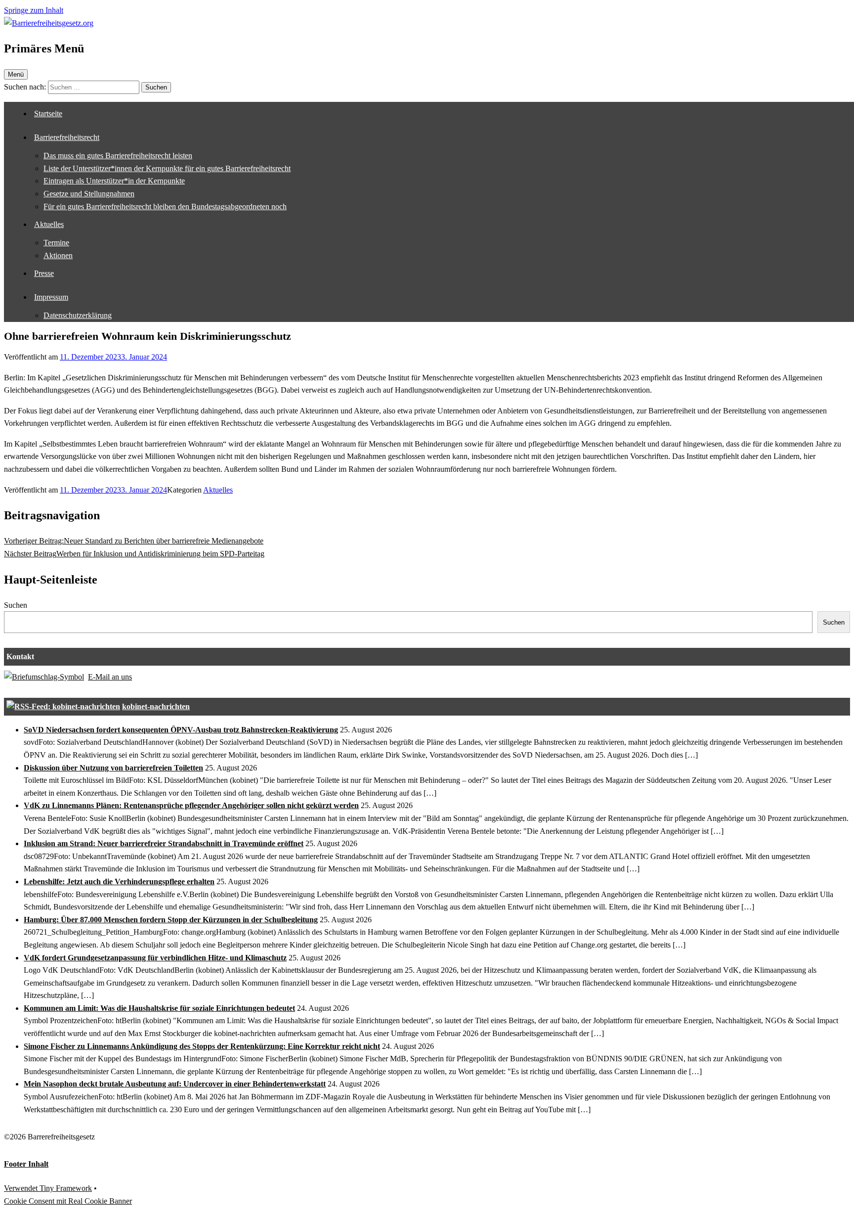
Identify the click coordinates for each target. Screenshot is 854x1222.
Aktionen (58, 255)
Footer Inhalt (26, 1164)
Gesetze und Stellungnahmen (88, 193)
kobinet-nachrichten (156, 706)
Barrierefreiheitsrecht (66, 137)
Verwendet (22, 1188)
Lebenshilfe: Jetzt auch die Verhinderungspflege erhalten (119, 881)
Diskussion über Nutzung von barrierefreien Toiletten (113, 768)
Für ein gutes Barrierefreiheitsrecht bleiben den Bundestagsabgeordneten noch (165, 206)
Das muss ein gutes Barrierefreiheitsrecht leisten (117, 155)
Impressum (51, 297)
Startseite (48, 113)
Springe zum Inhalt (33, 10)
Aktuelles (49, 224)
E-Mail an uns (110, 677)
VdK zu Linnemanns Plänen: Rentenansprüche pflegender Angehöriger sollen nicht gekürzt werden (191, 805)
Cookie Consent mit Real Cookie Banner (68, 1201)
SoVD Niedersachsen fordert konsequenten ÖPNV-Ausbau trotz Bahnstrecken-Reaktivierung (181, 729)
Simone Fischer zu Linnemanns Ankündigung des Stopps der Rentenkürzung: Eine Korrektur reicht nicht (202, 1046)
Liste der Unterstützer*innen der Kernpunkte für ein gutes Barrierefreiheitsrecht (167, 168)
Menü (16, 74)
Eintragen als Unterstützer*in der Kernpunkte (114, 181)
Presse (44, 273)
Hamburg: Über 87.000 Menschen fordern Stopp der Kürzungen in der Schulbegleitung (171, 919)
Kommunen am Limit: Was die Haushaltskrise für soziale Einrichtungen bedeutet (159, 1008)
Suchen (15, 605)
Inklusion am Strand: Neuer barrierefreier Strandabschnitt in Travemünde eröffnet (163, 843)
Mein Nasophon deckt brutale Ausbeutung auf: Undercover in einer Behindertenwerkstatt (175, 1084)
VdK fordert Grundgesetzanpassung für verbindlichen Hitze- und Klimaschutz (155, 957)
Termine (56, 242)
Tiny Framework (66, 1188)
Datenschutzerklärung (77, 315)
